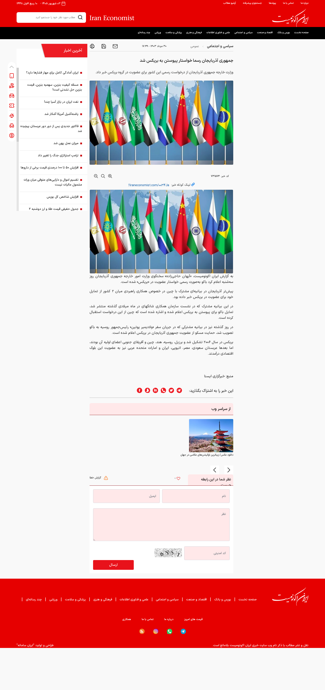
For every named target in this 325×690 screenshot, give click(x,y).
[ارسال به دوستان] (115, 46)
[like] (178, 479)
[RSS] (142, 631)
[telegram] (181, 391)
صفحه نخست (301, 33)
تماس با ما (288, 3)
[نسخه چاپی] (92, 46)
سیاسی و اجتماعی (243, 33)
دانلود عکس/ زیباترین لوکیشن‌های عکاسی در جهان (206, 455)
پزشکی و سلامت (173, 33)
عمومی (194, 46)
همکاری (126, 619)
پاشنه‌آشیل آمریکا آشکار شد (61, 114)
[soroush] (146, 391)
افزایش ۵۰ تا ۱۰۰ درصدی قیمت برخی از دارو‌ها (49, 167)
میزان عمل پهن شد (66, 143)
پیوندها (272, 3)
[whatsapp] (162, 391)
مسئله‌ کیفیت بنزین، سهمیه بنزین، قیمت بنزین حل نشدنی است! (54, 87)
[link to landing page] (290, 18)
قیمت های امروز (193, 619)
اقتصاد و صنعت (265, 33)
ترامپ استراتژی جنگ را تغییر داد (58, 155)
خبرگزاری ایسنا (214, 376)
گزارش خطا (96, 478)
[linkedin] (154, 391)
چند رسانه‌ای (144, 33)
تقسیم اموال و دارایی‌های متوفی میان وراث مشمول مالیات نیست (53, 182)
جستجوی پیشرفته (252, 3)
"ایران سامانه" (25, 645)
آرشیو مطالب (229, 3)
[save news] (103, 46)
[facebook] (138, 391)
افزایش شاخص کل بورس (62, 197)
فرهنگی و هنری (194, 33)
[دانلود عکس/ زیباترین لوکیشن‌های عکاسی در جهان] (211, 435)
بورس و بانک (283, 33)
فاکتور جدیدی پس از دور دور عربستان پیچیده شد (51, 128)
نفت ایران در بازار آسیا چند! (61, 102)
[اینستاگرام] (156, 631)
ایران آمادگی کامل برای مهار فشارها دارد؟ (52, 72)
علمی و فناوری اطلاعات (218, 33)
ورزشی (158, 33)
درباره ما (304, 3)
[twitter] (170, 391)
